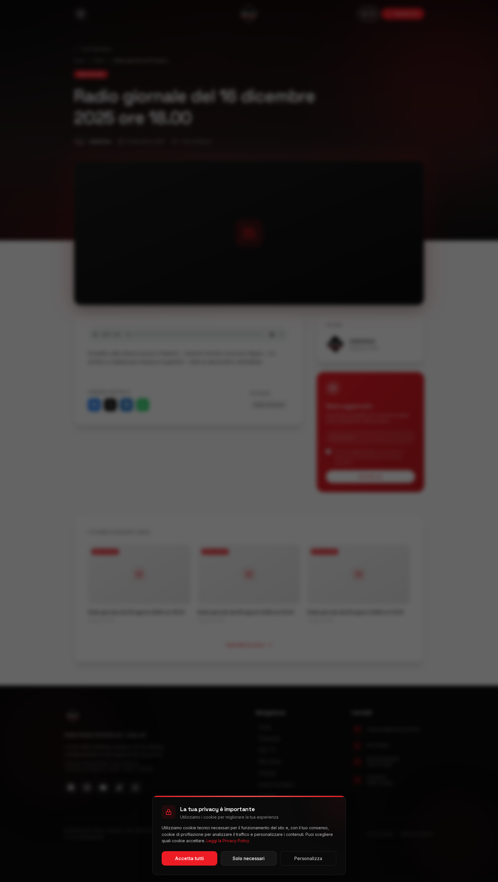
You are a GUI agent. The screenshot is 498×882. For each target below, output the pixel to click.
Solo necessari (249, 858)
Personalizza (308, 858)
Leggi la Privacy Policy (227, 840)
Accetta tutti (189, 858)
